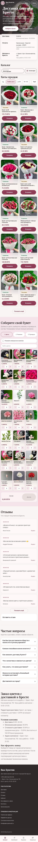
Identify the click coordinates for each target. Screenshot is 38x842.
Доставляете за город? (11, 681)
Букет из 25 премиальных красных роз (9, 111)
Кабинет (3, 798)
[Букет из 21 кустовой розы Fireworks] (28, 245)
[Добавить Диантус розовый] (6, 416)
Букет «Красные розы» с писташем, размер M (28, 295)
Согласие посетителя (7, 820)
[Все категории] (30, 71)
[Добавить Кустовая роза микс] (19, 416)
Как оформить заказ (7, 801)
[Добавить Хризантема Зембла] (6, 375)
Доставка (3, 789)
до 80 (19, 82)
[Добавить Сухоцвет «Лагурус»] (6, 477)
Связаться (33, 840)
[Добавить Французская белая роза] (31, 456)
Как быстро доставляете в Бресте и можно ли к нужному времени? (16, 641)
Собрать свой (27, 28)
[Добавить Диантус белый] (19, 477)
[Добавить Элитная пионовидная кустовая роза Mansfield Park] (31, 436)
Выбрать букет (10, 28)
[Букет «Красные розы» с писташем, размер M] (28, 282)
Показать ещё (19, 311)
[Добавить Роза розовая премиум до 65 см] (31, 375)
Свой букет (14, 840)
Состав (11, 495)
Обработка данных (6, 818)
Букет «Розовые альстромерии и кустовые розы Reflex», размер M (9, 297)
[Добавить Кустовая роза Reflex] (19, 355)
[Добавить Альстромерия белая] (19, 375)
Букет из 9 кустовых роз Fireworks (9, 221)
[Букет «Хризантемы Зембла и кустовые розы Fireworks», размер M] (9, 134)
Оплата (3, 792)
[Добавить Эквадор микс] (31, 395)
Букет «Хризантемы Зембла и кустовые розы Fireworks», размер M (9, 148)
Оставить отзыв (9, 617)
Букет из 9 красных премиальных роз (26, 147)
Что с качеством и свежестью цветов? (17, 661)
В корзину (10, 118)
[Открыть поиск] (3, 81)
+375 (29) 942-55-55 (7, 777)
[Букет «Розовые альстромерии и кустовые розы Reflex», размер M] (9, 282)
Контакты (3, 804)
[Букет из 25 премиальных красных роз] (9, 97)
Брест (26, 3)
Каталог (5, 840)
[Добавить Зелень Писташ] (6, 436)
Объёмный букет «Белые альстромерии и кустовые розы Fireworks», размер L (28, 223)
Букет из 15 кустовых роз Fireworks (9, 258)
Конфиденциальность (7, 823)
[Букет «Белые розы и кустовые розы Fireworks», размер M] (28, 97)
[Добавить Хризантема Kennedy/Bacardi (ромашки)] (19, 456)
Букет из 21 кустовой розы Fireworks (27, 258)
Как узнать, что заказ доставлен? (15, 667)
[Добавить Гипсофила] (19, 436)
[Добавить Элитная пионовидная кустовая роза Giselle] (6, 395)
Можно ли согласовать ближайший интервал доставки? (16, 674)
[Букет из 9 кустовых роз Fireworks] (9, 208)
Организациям (5, 807)
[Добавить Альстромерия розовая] (31, 355)
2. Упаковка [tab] (19, 334)
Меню (34, 3)
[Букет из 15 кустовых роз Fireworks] (9, 245)
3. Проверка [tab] (31, 334)
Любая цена (10, 82)
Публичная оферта (6, 815)
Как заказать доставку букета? (14, 655)
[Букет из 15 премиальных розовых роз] (9, 171)
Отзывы (3, 795)
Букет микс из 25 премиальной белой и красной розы (27, 185)
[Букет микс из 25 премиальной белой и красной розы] (28, 171)
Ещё (34, 82)
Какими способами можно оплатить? (17, 648)
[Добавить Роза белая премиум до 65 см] (6, 355)
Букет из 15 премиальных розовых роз (9, 184)
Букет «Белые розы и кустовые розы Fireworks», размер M (27, 111)
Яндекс (33, 530)
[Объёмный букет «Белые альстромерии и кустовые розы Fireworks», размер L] (28, 208)
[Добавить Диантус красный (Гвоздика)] (31, 477)
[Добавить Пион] (31, 416)
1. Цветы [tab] (6, 334)
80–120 (26, 82)
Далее (29, 497)
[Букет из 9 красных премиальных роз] (28, 134)
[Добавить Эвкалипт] (19, 395)
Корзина (23, 840)
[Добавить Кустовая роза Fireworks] (6, 456)
